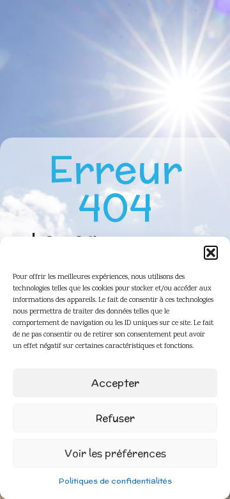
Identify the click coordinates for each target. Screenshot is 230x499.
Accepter (115, 383)
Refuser (115, 418)
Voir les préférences (115, 453)
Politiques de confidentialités (115, 480)
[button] (210, 252)
